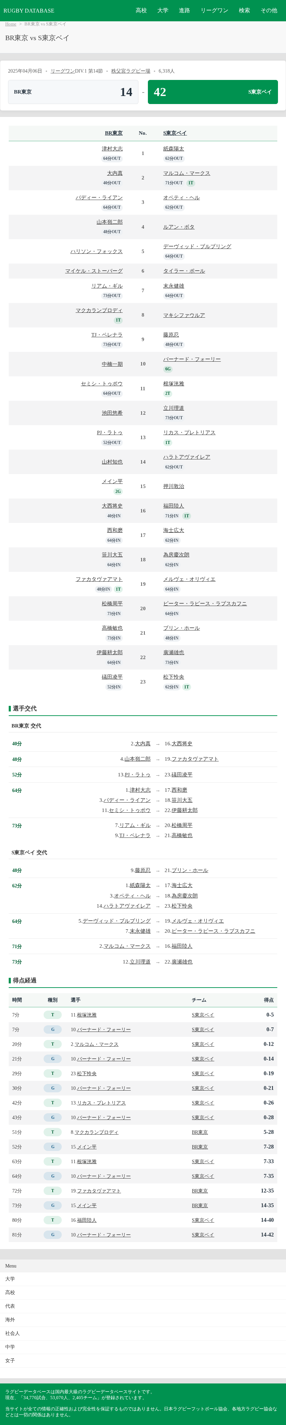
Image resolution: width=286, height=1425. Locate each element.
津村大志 (112, 149)
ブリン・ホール (181, 628)
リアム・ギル (107, 286)
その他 (269, 10)
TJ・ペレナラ (107, 335)
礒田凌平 (112, 677)
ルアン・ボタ (179, 227)
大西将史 (112, 506)
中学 (10, 1347)
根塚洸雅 (173, 383)
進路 (184, 10)
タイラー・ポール (184, 271)
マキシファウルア (184, 315)
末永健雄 (173, 286)
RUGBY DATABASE (28, 11)
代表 (10, 1306)
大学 (162, 10)
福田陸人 (173, 506)
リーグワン (214, 10)
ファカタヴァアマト (99, 579)
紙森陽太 (173, 149)
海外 (10, 1319)
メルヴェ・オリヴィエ (189, 579)
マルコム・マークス (186, 173)
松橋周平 (112, 603)
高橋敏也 (112, 628)
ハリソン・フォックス (96, 251)
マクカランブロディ (99, 310)
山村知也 (112, 462)
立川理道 (173, 408)
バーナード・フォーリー (192, 359)
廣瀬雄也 (173, 652)
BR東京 (114, 133)
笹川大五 (112, 555)
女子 (10, 1360)
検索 (244, 10)
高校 (141, 10)
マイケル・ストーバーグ (94, 271)
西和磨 (115, 530)
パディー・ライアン (99, 197)
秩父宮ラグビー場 (130, 71)
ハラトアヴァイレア (186, 457)
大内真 (115, 173)
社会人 (12, 1333)
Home (10, 24)
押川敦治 (173, 486)
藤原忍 (171, 335)
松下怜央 (173, 677)
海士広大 (173, 530)
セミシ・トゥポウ (102, 383)
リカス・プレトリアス (189, 432)
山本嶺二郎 (110, 222)
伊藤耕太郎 (110, 652)
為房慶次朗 (176, 555)
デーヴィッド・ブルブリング (197, 246)
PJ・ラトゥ (110, 432)
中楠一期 (112, 364)
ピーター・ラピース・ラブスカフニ (205, 603)
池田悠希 (112, 413)
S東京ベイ (175, 133)
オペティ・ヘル (181, 197)
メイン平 (112, 481)
